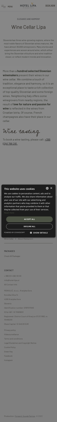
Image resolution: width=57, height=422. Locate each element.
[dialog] (28, 211)
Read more (9, 212)
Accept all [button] (29, 219)
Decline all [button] (29, 226)
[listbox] (47, 188)
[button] (39, 232)
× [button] (51, 188)
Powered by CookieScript (14, 232)
